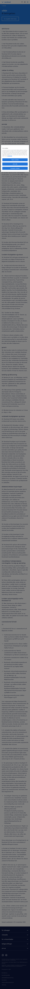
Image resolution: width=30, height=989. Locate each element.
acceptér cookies (15, 168)
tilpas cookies (15, 159)
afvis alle (15, 164)
